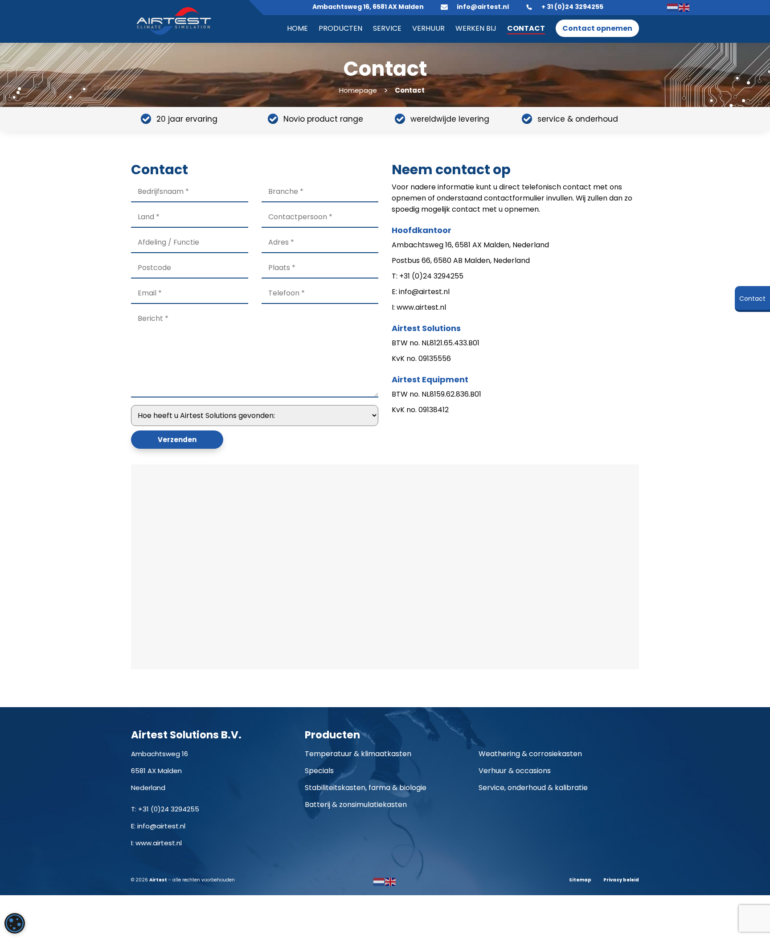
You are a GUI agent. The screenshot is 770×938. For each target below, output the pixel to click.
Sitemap (580, 880)
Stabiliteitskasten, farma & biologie (365, 787)
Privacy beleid (621, 880)
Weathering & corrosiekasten (530, 754)
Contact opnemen (597, 28)
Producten (340, 28)
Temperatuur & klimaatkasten (358, 754)
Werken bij (475, 28)
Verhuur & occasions (515, 771)
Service (387, 28)
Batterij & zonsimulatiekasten (356, 804)
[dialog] (14, 923)
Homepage (358, 90)
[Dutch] (673, 7)
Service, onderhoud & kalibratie (533, 787)
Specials (319, 771)
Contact (526, 28)
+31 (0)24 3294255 (168, 809)
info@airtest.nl (161, 826)
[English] (684, 7)
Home (297, 28)
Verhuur (428, 28)
